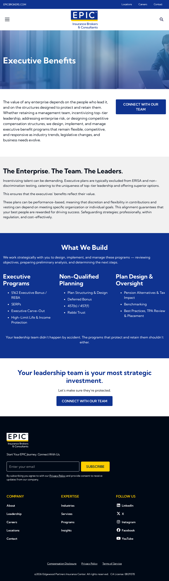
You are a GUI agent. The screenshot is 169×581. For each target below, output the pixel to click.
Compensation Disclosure (61, 563)
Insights (66, 530)
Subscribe (95, 466)
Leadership (14, 514)
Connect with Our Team (140, 106)
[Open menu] (7, 19)
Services (66, 514)
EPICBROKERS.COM (14, 4)
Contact (158, 4)
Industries (67, 505)
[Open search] (161, 19)
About (11, 505)
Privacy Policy (57, 475)
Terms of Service (112, 563)
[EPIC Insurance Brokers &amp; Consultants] (17, 440)
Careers (142, 4)
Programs (67, 522)
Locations (127, 4)
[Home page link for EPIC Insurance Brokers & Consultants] (84, 19)
